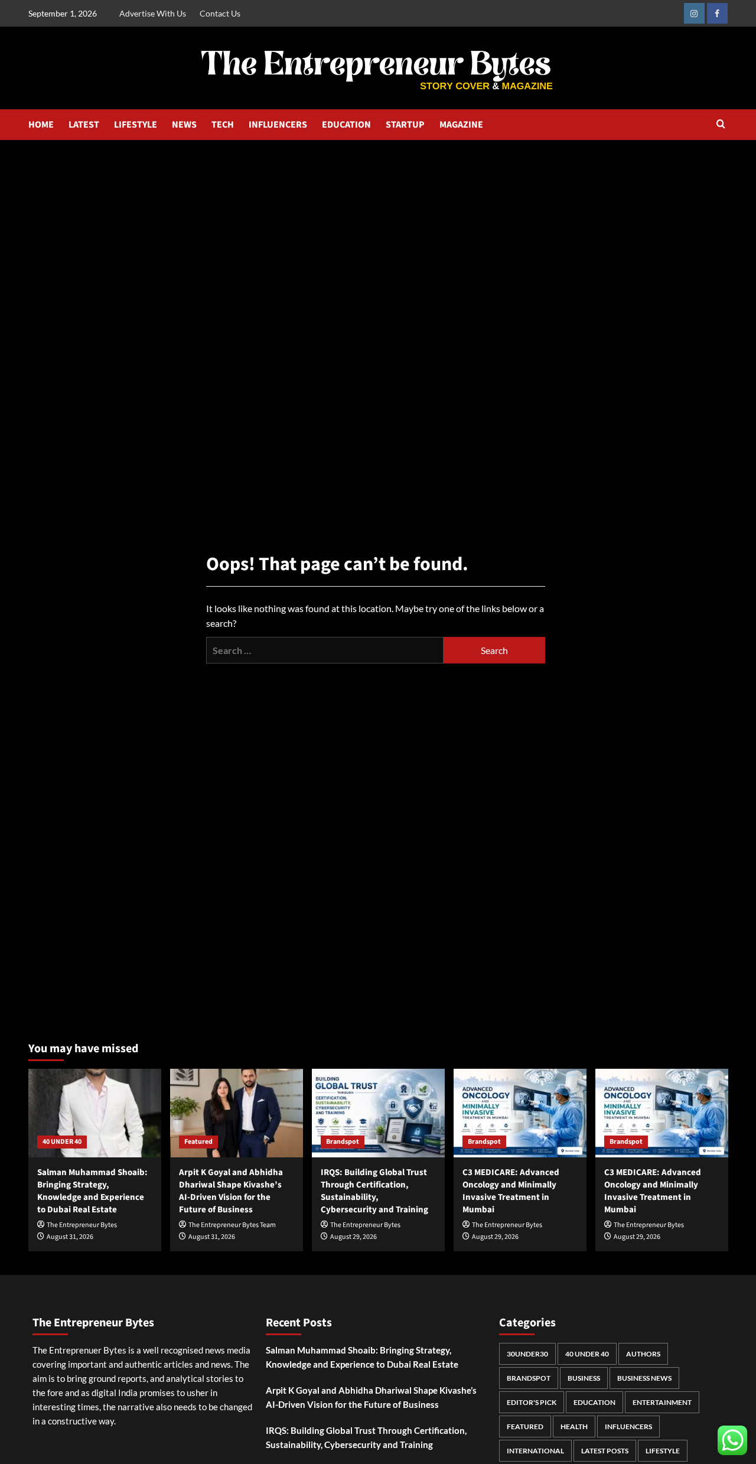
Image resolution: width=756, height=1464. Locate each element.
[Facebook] (717, 13)
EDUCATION (346, 124)
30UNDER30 (527, 1353)
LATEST (84, 124)
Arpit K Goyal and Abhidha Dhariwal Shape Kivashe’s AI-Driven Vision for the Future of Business (231, 1191)
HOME (41, 124)
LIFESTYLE (135, 124)
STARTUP (405, 124)
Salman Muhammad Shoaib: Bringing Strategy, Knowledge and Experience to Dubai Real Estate (92, 1191)
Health (574, 1426)
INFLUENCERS (278, 124)
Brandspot (342, 1142)
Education (594, 1402)
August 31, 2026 (70, 1237)
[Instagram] (694, 13)
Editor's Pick (531, 1402)
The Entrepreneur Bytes (82, 1225)
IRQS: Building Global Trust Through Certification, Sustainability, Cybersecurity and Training (374, 1191)
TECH (222, 124)
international (535, 1450)
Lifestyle (663, 1450)
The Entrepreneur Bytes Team (232, 1225)
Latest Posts (604, 1450)
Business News (644, 1378)
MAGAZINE (461, 124)
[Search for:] (325, 650)
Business (584, 1378)
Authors (643, 1353)
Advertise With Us (152, 13)
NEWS (184, 124)
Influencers (628, 1426)
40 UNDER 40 (62, 1142)
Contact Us (220, 13)
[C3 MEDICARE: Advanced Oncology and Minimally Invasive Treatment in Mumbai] (520, 1113)
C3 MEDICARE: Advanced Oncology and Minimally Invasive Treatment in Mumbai (510, 1191)
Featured (198, 1142)
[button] (720, 125)
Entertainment (662, 1402)
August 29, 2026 (353, 1237)
